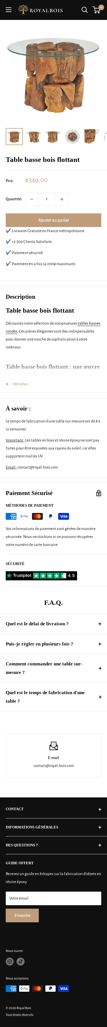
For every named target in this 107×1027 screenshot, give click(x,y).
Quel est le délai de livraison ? (37, 623)
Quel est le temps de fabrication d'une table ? (45, 697)
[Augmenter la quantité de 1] (62, 199)
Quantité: (14, 199)
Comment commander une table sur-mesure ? (44, 668)
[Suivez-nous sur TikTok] (21, 962)
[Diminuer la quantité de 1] (32, 199)
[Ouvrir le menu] (8, 9)
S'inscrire (22, 915)
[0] (96, 10)
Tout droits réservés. (20, 1015)
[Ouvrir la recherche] (85, 10)
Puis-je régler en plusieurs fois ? (39, 644)
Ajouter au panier (53, 220)
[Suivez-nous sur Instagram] (10, 962)
